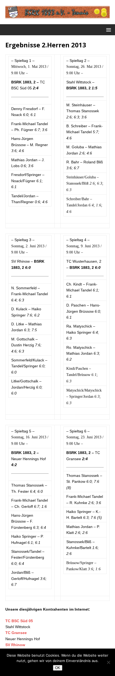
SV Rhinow (15, 645)
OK (57, 668)
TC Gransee (16, 633)
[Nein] (108, 662)
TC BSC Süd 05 (19, 621)
